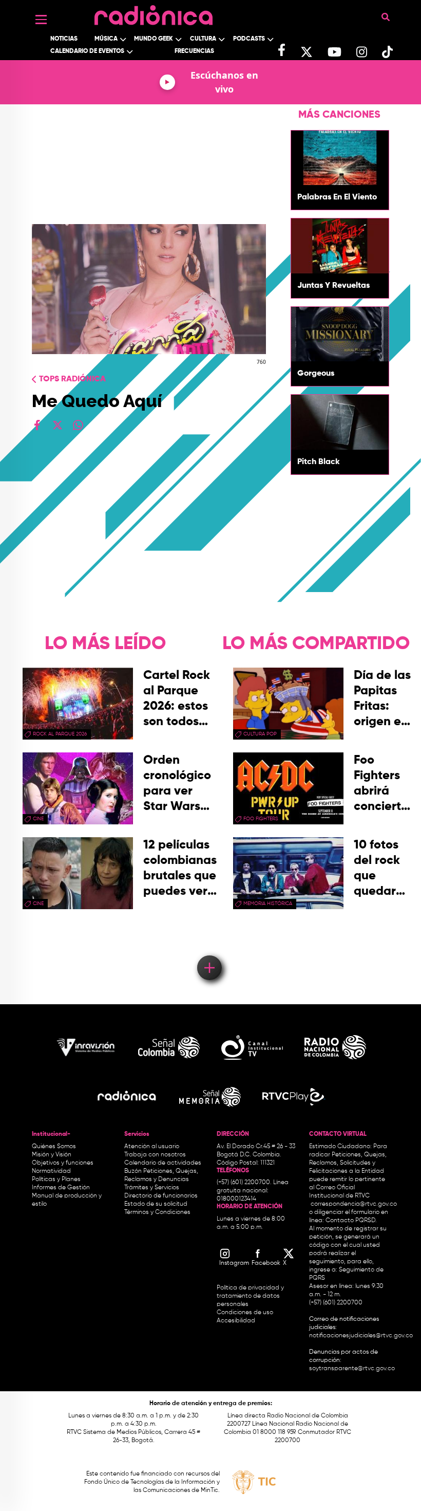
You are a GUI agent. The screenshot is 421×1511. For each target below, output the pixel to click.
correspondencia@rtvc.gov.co (354, 1204)
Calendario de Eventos (87, 51)
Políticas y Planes (56, 1179)
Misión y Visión (51, 1155)
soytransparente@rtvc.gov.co (352, 1369)
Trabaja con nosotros (155, 1155)
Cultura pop (260, 733)
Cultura (203, 39)
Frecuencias (194, 51)
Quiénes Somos (54, 1147)
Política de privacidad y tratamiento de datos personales (250, 1296)
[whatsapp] (78, 425)
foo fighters (260, 818)
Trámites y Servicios (151, 1188)
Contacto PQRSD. (351, 1221)
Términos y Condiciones (157, 1212)
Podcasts (249, 39)
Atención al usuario (151, 1147)
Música (106, 39)
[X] (57, 425)
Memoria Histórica (267, 903)
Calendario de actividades (162, 1163)
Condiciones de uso (245, 1313)
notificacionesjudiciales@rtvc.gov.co (361, 1336)
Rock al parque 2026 (60, 733)
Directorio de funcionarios (161, 1196)
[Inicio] (153, 12)
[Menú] (41, 19)
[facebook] (37, 425)
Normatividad (51, 1171)
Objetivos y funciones (62, 1163)
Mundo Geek (153, 39)
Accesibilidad (237, 1321)
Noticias (64, 39)
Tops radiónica (72, 379)
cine (38, 818)
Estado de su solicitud (155, 1204)
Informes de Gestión (61, 1188)
